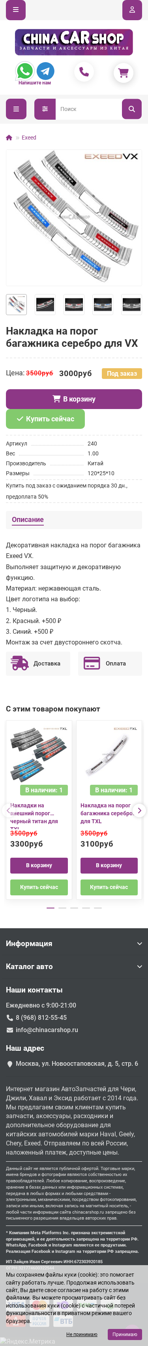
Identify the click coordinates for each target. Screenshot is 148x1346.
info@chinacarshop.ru (47, 1030)
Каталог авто (29, 966)
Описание (28, 520)
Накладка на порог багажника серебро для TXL (107, 813)
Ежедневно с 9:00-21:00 (41, 1005)
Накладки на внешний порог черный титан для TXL (34, 815)
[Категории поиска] (45, 109)
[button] (8, 810)
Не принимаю (81, 1334)
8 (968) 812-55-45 (41, 1017)
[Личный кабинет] (132, 10)
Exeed (29, 137)
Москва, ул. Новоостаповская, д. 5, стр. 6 (77, 1063)
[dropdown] (16, 10)
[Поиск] (132, 109)
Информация (29, 943)
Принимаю (124, 1334)
